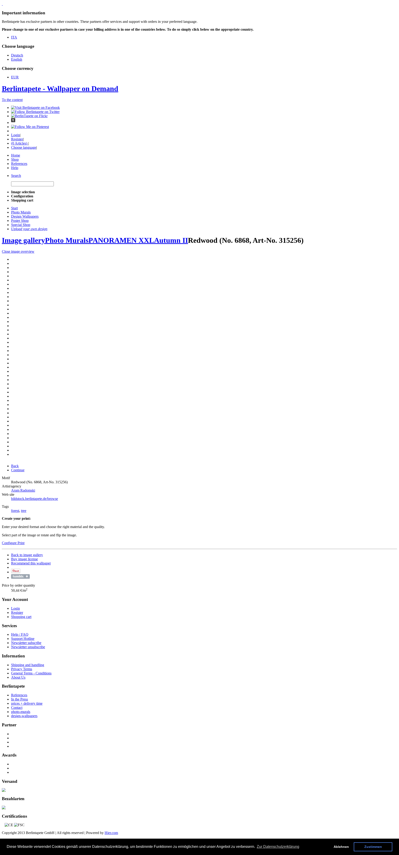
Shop (15, 159)
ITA (14, 37)
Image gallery (23, 240)
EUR (15, 77)
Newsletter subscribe (26, 643)
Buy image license (24, 559)
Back (15, 466)
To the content (12, 100)
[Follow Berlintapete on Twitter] (35, 112)
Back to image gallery (27, 555)
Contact (16, 708)
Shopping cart (21, 617)
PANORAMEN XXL (121, 240)
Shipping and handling (27, 665)
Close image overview (18, 251)
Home (15, 155)
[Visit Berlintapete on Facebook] (35, 108)
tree (23, 511)
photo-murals (20, 712)
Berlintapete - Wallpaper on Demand (60, 88)
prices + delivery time (26, 703)
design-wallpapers (24, 716)
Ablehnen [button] (341, 847)
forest (15, 511)
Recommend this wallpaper (31, 563)
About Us (18, 677)
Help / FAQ (19, 634)
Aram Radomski (23, 490)
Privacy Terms (21, 669)
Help (14, 168)
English (16, 59)
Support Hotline (22, 639)
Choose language (23, 147)
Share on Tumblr (20, 576)
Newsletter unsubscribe (28, 647)
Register (17, 139)
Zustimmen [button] (373, 847)
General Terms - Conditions (31, 673)
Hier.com (111, 833)
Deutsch (17, 55)
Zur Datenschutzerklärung (278, 847)
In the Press (19, 699)
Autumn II (171, 240)
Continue (17, 470)
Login (15, 135)
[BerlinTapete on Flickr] (29, 116)
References (19, 164)
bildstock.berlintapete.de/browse (34, 499)
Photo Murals (66, 240)
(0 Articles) (19, 143)
